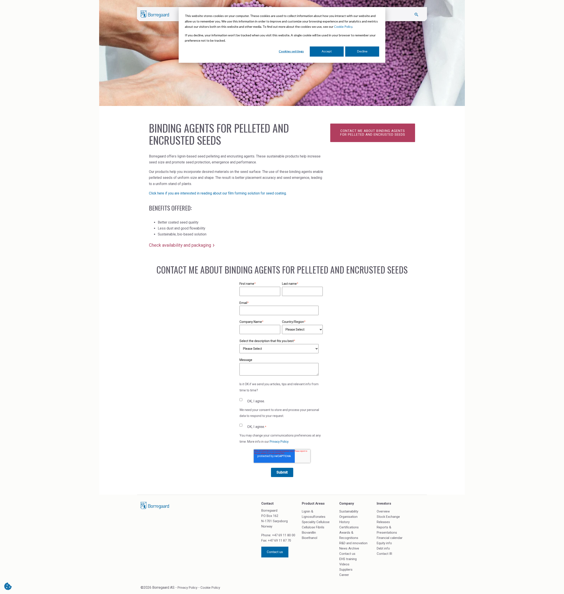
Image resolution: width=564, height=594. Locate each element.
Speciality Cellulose (316, 522)
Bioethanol (309, 538)
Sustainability (348, 511)
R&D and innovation (353, 543)
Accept (327, 51)
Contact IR (384, 554)
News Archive (349, 548)
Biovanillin (309, 533)
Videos (344, 564)
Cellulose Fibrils (313, 527)
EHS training (348, 559)
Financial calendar (390, 538)
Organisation (348, 517)
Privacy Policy (279, 441)
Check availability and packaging (180, 245)
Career (344, 575)
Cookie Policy (343, 26)
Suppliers (345, 570)
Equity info (384, 543)
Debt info (383, 548)
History (344, 522)
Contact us (275, 552)
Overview (383, 511)
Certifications (349, 527)
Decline (362, 51)
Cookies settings (291, 51)
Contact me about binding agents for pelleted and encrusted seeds (372, 133)
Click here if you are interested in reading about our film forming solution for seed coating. (218, 193)
